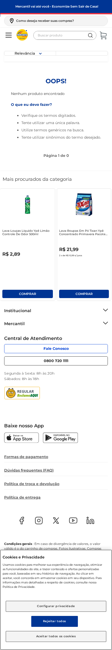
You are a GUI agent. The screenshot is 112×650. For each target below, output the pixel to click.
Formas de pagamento (26, 456)
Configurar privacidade (56, 606)
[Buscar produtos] (90, 35)
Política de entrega (22, 497)
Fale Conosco (56, 348)
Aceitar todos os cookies (56, 636)
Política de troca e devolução (31, 483)
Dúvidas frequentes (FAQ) (29, 470)
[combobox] (64, 35)
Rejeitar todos (54, 621)
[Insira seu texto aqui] (21, 438)
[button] (41, 21)
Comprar (27, 294)
